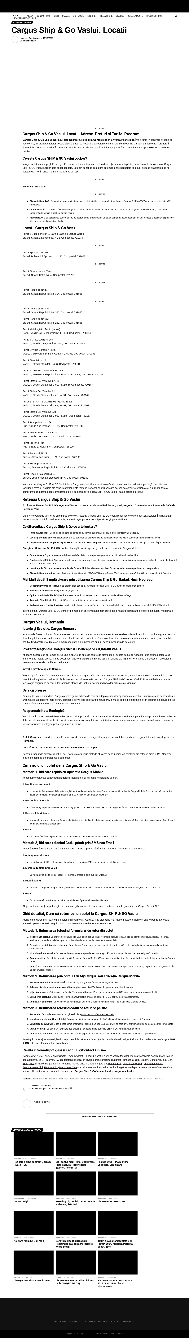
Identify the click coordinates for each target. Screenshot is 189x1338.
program (119, 1079)
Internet (92, 16)
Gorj (170, 1060)
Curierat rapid (78, 1079)
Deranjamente (135, 16)
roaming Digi (114, 1063)
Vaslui (159, 1079)
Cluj (137, 1060)
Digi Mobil (78, 16)
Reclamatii (132, 1079)
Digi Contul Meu (68, 1067)
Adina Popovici (29, 41)
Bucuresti (116, 1060)
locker (98, 1079)
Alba (31, 1063)
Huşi (90, 1079)
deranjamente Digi (33, 1067)
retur (143, 1079)
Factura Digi (51, 1067)
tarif (151, 1079)
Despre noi (129, 1322)
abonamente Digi (153, 1063)
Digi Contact (89, 1334)
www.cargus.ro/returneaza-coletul (97, 1014)
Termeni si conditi (98, 1322)
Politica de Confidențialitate (70, 1322)
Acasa (30, 16)
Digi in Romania (62, 16)
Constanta (155, 1060)
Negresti (108, 1079)
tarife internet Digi (132, 1063)
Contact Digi (43, 16)
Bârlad (43, 1079)
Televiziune (106, 16)
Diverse (120, 16)
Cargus (53, 1079)
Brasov (144, 1060)
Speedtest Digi (154, 16)
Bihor (25, 1063)
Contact (64, 1079)
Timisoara (128, 1060)
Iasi (164, 1060)
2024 (36, 1079)
